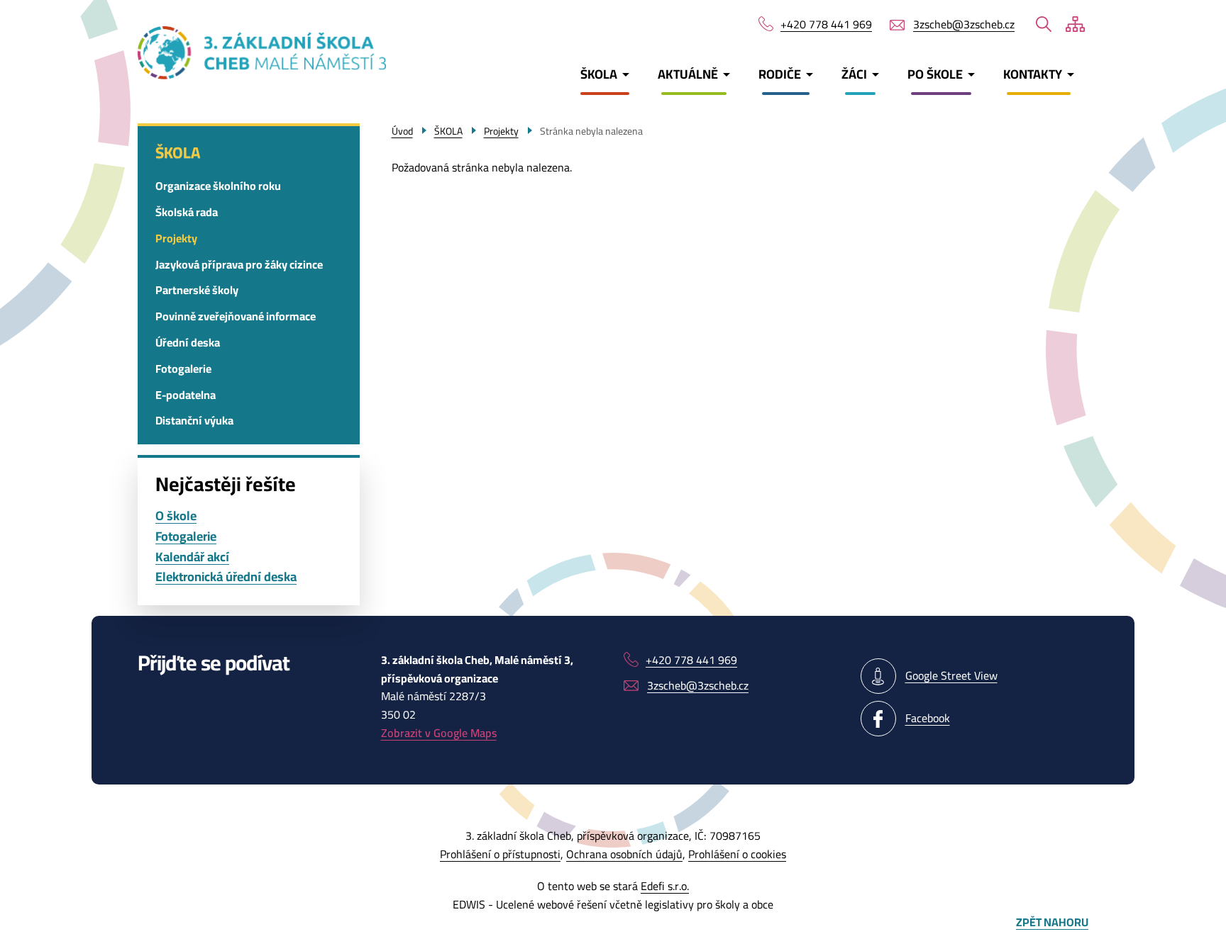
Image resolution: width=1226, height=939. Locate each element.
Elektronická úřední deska (226, 577)
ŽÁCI (854, 74)
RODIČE (779, 74)
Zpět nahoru (1052, 922)
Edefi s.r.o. (665, 885)
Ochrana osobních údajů (624, 854)
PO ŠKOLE (935, 74)
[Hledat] (1043, 24)
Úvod (402, 131)
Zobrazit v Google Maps (439, 732)
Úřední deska (187, 342)
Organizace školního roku (218, 185)
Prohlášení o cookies (737, 854)
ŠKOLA (598, 74)
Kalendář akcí (192, 557)
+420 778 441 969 (826, 25)
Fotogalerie (183, 368)
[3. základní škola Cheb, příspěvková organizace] (217, 52)
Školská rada (186, 212)
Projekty (176, 238)
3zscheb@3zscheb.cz (964, 25)
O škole (176, 516)
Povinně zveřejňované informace (235, 316)
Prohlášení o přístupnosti (500, 854)
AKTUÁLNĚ (688, 74)
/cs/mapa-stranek (1075, 24)
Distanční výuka (194, 420)
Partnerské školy (196, 289)
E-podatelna (185, 394)
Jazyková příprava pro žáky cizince (239, 264)
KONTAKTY (1032, 74)
